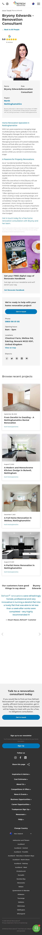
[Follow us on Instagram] (16, 757)
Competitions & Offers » (21, 789)
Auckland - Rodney (21, 863)
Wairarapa (21, 906)
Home (4, 10)
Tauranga (21, 898)
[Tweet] (12, 358)
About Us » (21, 784)
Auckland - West (21, 867)
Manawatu (21, 883)
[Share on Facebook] (7, 358)
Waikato (21, 902)
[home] (20, 4)
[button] (33, 3)
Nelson (21, 887)
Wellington (21, 910)
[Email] (27, 358)
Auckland (21, 844)
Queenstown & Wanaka (21, 890)
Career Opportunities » (21, 804)
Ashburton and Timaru (21, 840)
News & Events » (21, 794)
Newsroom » (21, 814)
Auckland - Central (21, 848)
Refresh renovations (12, 596)
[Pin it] (17, 358)
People (9, 10)
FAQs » (21, 819)
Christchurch (21, 871)
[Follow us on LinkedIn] (26, 757)
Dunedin (21, 875)
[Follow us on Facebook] (21, 757)
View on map (10, 348)
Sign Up (21, 746)
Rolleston (21, 894)
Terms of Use (18, 923)
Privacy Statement (7, 923)
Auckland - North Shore (21, 860)
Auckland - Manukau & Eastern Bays (21, 856)
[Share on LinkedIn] (22, 358)
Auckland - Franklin (21, 852)
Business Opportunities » (21, 799)
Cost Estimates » (21, 779)
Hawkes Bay (21, 879)
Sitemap (24, 923)
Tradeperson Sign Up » (21, 809)
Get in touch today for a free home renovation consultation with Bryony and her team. (20, 221)
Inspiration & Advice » (21, 774)
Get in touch (21, 717)
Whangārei (21, 914)
